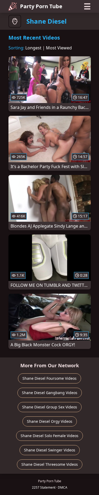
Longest (33, 48)
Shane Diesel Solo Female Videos (49, 435)
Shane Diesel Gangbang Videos (49, 392)
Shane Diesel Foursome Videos (49, 378)
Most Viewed (59, 48)
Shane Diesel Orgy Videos (49, 421)
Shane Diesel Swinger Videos (49, 450)
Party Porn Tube (41, 6)
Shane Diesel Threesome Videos (49, 464)
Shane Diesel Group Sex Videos (49, 406)
